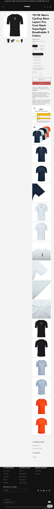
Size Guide (5, 473)
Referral (5, 479)
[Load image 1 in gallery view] (8, 41)
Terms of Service (23, 482)
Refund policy (26, 506)
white (41, 49)
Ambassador (38, 470)
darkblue (42, 46)
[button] (2, 6)
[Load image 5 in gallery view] (22, 41)
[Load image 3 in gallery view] (17, 41)
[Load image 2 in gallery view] (13, 41)
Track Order (6, 476)
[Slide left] (4, 40)
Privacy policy (33, 506)
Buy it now (41, 83)
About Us (21, 470)
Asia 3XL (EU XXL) (38, 69)
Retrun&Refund (23, 476)
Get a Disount (6, 470)
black (35, 46)
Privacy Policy (22, 479)
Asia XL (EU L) (38, 63)
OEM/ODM (5, 482)
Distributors (38, 473)
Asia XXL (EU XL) (38, 66)
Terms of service (40, 506)
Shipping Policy (22, 473)
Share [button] (35, 457)
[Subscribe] (25, 490)
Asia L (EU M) (37, 60)
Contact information (47, 508)
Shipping (34, 41)
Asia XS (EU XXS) (38, 54)
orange (35, 49)
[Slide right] (25, 40)
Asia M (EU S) (37, 57)
